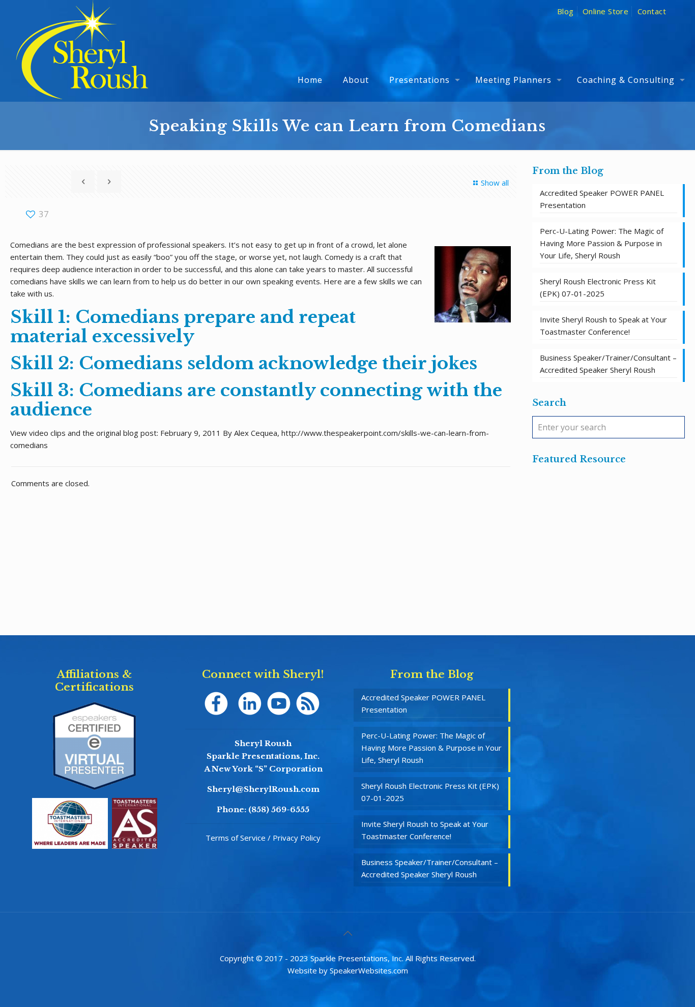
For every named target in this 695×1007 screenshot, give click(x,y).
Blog (565, 11)
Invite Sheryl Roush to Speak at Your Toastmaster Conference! (603, 325)
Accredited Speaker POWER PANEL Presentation (602, 199)
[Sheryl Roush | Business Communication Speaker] (82, 64)
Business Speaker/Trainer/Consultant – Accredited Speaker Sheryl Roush (608, 363)
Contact (652, 11)
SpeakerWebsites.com (369, 970)
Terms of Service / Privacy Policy (263, 838)
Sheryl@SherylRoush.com (263, 789)
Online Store (605, 11)
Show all (495, 182)
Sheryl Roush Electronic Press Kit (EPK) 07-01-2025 (598, 287)
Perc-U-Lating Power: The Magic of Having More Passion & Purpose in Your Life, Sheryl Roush (601, 243)
